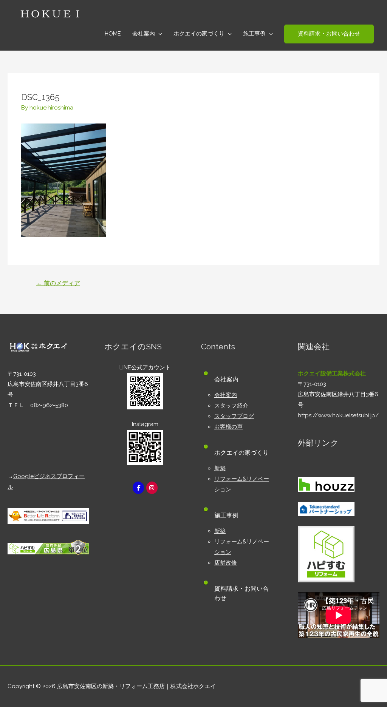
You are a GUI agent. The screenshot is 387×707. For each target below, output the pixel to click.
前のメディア (58, 283)
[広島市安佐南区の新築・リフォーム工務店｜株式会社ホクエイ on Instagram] (152, 488)
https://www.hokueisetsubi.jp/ (338, 415)
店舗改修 (225, 562)
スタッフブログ (234, 416)
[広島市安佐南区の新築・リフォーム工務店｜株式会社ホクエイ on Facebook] (138, 488)
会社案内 (225, 395)
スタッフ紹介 (231, 405)
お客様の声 (228, 426)
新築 (220, 468)
